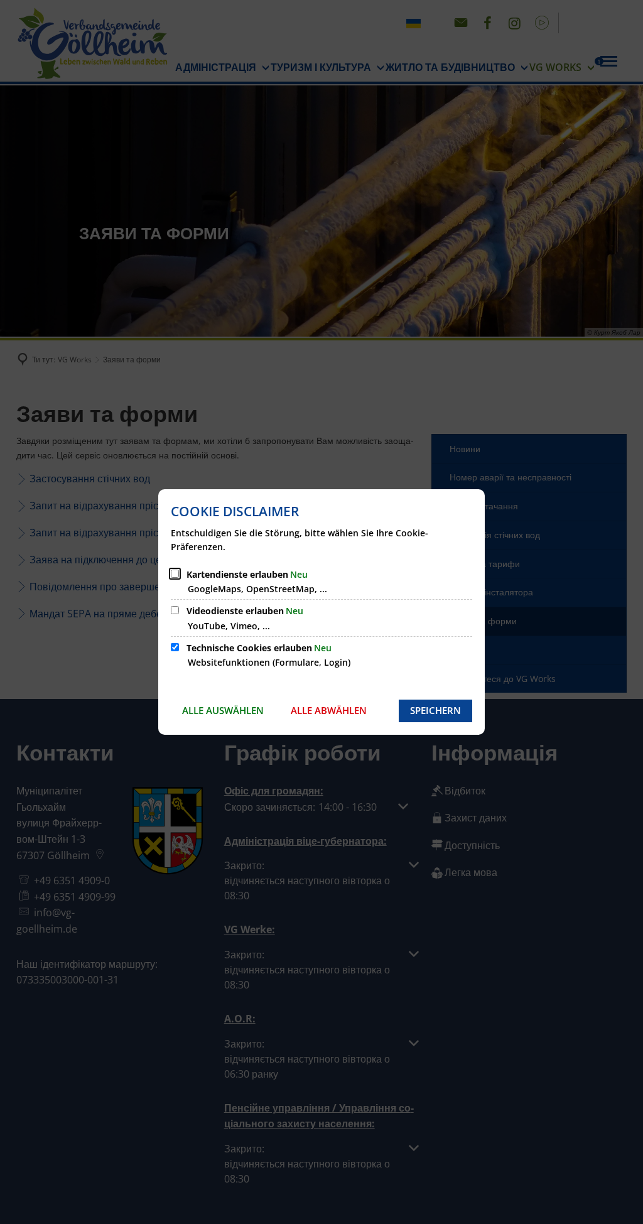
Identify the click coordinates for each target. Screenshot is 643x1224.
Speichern (435, 710)
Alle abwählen (329, 710)
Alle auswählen (223, 710)
